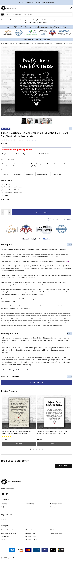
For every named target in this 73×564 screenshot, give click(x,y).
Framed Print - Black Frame (13, 187)
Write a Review (31, 140)
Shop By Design (30, 536)
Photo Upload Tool (56, 504)
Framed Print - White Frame (13, 190)
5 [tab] (42, 449)
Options (19, 444)
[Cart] (71, 8)
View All (3, 519)
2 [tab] (33, 449)
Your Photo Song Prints (8, 533)
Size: (3, 170)
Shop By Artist (30, 533)
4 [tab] (39, 449)
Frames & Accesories (56, 533)
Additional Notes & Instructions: (11, 200)
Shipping (4, 504)
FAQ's (3, 507)
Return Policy (29, 504)
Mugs (3, 539)
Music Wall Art (30, 530)
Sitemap (52, 507)
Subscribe (63, 466)
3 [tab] (36, 449)
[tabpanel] (18, 421)
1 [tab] (30, 449)
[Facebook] (3, 494)
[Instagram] (7, 494)
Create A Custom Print (8, 530)
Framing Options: (7, 181)
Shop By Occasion (31, 539)
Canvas (6, 195)
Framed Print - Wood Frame (13, 193)
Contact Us (29, 507)
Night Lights (5, 536)
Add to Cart (41, 212)
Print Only (7, 184)
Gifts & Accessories (56, 530)
